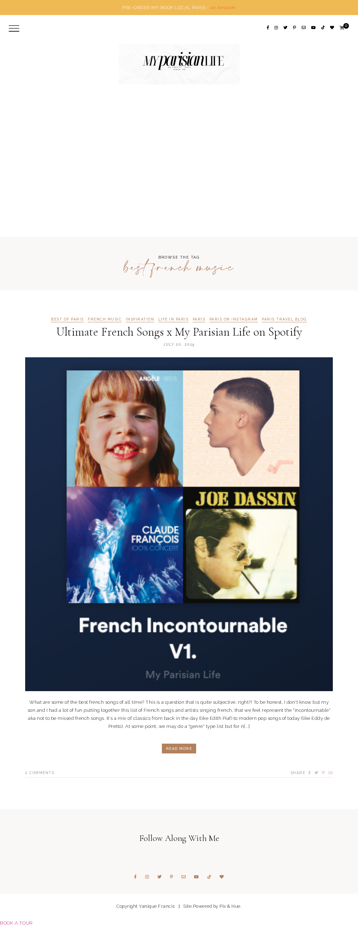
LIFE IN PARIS (173, 319)
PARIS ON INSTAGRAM (233, 319)
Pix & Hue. (231, 906)
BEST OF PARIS (67, 319)
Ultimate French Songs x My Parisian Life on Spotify (179, 332)
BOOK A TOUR (16, 923)
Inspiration (140, 319)
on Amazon (223, 7)
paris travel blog (284, 319)
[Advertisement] (179, 165)
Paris (199, 319)
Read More (179, 748)
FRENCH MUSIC (105, 319)
